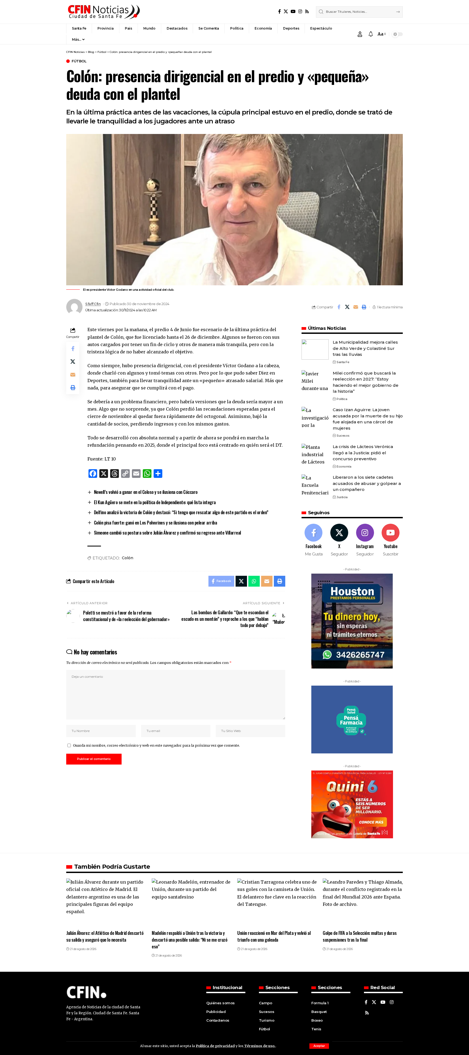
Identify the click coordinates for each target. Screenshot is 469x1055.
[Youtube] (390, 540)
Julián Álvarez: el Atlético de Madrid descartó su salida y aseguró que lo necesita (104, 936)
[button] (319, 1046)
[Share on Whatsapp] (254, 581)
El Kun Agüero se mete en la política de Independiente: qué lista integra (155, 502)
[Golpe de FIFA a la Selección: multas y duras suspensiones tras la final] (363, 902)
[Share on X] (347, 307)
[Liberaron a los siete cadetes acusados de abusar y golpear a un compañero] (315, 484)
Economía (344, 466)
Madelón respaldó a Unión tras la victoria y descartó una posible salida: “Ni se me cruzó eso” (189, 939)
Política (342, 399)
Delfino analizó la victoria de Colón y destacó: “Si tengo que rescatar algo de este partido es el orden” (181, 512)
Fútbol (79, 61)
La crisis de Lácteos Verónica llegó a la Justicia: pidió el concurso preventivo (363, 452)
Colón (127, 557)
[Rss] (306, 11)
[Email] (355, 307)
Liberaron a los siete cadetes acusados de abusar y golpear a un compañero (367, 483)
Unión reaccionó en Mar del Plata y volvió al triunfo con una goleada (273, 936)
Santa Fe (343, 362)
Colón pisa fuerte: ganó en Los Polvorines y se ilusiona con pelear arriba (155, 522)
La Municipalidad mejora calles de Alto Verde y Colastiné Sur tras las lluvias (365, 348)
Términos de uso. (259, 1046)
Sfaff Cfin (93, 304)
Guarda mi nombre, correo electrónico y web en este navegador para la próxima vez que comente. (156, 745)
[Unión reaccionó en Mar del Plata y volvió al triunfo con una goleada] (277, 902)
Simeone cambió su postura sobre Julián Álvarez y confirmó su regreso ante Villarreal (167, 532)
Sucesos (343, 435)
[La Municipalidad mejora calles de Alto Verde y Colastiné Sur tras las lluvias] (315, 349)
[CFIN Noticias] (103, 12)
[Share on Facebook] (339, 307)
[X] (285, 11)
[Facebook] (279, 11)
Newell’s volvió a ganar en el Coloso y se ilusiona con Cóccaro (146, 491)
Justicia (342, 497)
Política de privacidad (215, 1046)
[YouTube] (293, 11)
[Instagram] (300, 11)
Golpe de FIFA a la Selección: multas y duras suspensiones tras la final (360, 936)
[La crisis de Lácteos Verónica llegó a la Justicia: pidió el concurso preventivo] (315, 454)
